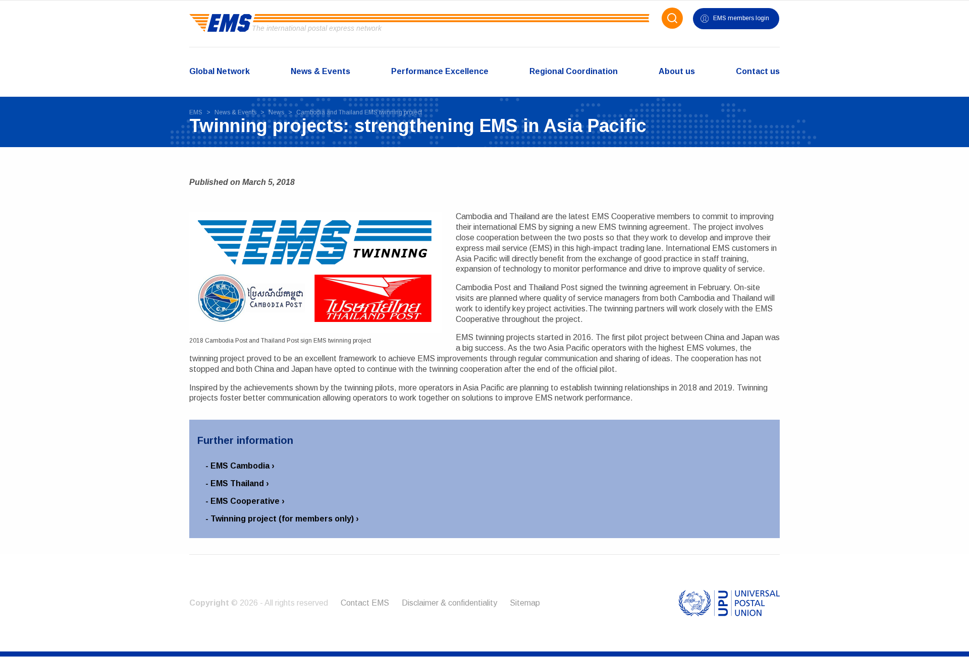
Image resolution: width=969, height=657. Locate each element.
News (276, 112)
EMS (195, 112)
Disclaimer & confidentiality (449, 603)
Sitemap (525, 603)
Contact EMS (365, 603)
